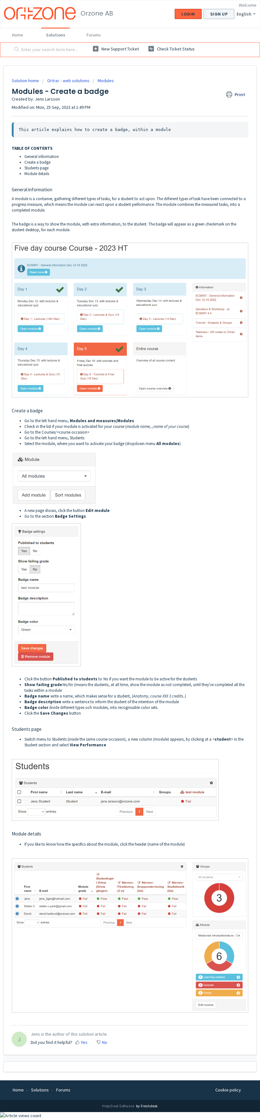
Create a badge (37, 162)
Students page (36, 168)
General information (41, 156)
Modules (106, 80)
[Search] (15, 49)
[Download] (118, 571)
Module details (36, 173)
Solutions (55, 35)
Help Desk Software (118, 1106)
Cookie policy (228, 1090)
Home (17, 35)
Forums (94, 35)
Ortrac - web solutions (68, 80)
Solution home (26, 80)
